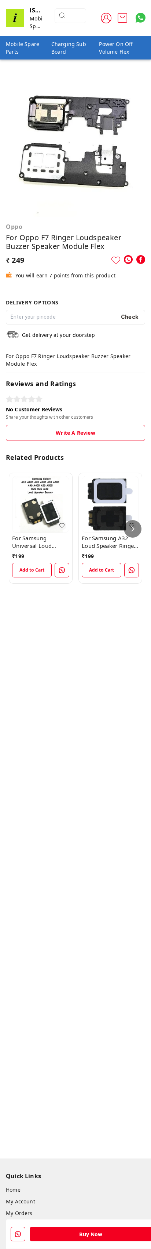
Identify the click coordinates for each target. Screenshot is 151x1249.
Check (130, 317)
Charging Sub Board (68, 48)
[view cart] (122, 17)
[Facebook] (140, 259)
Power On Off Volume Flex (116, 48)
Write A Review (75, 432)
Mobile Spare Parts (22, 48)
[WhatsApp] (128, 259)
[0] (122, 17)
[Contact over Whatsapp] (141, 18)
